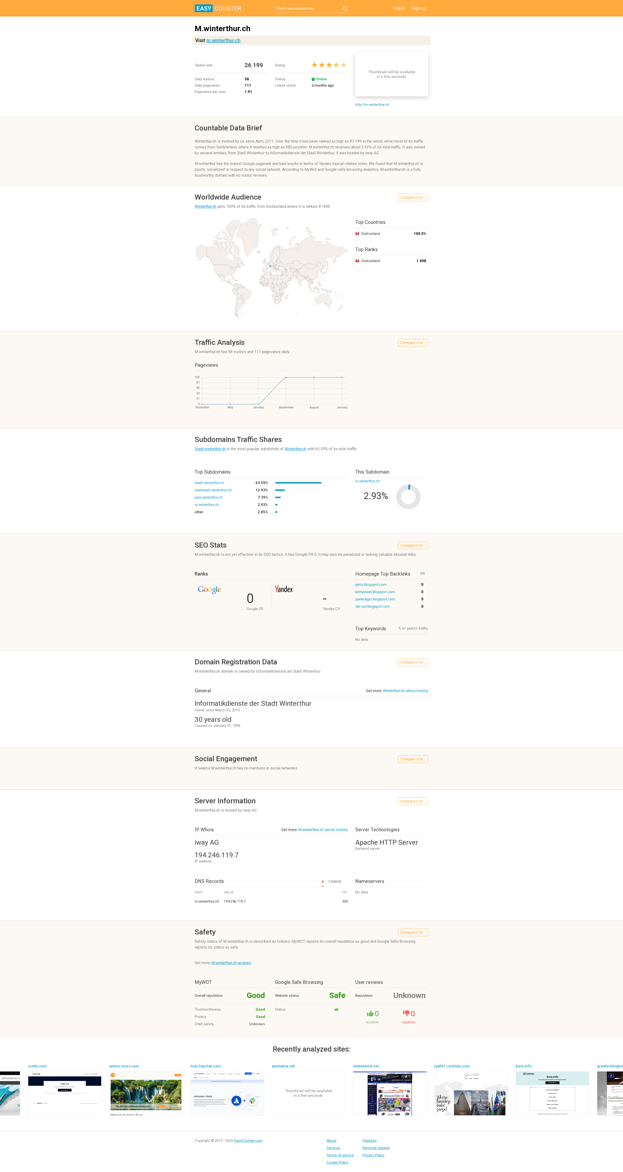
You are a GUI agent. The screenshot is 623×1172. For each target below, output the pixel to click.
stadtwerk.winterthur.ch (213, 490)
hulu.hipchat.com (206, 1066)
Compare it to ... (413, 197)
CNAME (335, 881)
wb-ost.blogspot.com (372, 606)
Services (333, 1148)
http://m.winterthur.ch (372, 104)
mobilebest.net (366, 1066)
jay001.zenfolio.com (452, 1066)
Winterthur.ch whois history (405, 690)
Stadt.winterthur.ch (210, 449)
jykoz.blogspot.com (370, 584)
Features (370, 1140)
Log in (399, 8)
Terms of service (340, 1155)
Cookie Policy (337, 1162)
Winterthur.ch (205, 206)
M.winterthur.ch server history (323, 829)
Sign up (419, 8)
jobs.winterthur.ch (209, 497)
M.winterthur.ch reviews (231, 963)
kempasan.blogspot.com (375, 592)
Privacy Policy (374, 1155)
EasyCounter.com (248, 1140)
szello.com (37, 1066)
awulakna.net (283, 1066)
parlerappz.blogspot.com (375, 599)
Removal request (376, 1148)
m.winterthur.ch (223, 40)
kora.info (523, 1066)
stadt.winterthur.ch (209, 483)
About (331, 1140)
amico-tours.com (124, 1066)
